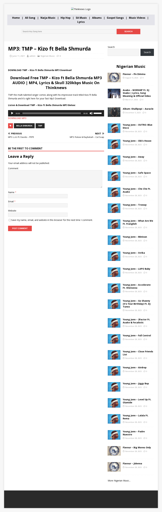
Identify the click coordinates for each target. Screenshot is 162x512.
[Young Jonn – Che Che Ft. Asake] (114, 195)
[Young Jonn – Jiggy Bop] (114, 389)
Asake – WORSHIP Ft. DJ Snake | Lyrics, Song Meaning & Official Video (137, 93)
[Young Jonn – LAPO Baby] (114, 275)
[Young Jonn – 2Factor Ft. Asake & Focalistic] (114, 325)
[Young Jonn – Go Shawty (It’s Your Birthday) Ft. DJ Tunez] (114, 307)
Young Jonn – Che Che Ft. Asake (137, 190)
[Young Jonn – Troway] (114, 211)
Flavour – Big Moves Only (137, 447)
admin (32, 55)
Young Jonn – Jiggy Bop (136, 383)
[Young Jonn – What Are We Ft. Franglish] (114, 227)
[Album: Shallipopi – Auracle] (114, 115)
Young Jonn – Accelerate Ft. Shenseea (137, 286)
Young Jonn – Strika (134, 252)
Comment (13, 168)
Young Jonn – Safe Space (137, 172)
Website (12, 210)
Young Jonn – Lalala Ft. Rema (135, 417)
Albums (97, 17)
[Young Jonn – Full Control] (114, 341)
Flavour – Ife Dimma (134, 74)
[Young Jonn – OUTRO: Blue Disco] (114, 131)
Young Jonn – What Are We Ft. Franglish (138, 222)
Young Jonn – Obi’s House (137, 140)
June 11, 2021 (18, 55)
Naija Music (47, 17)
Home (16, 17)
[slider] (98, 113)
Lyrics (81, 22)
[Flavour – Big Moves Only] (114, 453)
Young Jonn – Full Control (137, 335)
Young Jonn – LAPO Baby (136, 268)
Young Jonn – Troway (135, 204)
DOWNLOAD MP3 (17, 118)
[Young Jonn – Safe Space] (114, 179)
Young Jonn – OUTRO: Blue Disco (137, 126)
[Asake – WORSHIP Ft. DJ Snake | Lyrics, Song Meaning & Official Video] (114, 96)
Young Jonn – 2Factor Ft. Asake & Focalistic (136, 321)
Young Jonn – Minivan (135, 236)
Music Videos (137, 17)
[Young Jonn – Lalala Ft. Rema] (114, 421)
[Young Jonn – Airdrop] (114, 373)
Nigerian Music (48, 55)
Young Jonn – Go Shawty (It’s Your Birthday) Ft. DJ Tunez (136, 303)
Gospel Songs (115, 17)
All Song (30, 17)
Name (11, 192)
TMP (40, 125)
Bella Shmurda (24, 125)
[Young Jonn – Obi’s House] (114, 147)
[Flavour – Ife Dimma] (114, 80)
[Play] (12, 113)
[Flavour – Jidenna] (114, 469)
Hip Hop (66, 17)
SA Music (81, 17)
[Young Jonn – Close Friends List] (114, 357)
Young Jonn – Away (133, 156)
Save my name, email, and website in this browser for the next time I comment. (52, 219)
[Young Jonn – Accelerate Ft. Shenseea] (114, 291)
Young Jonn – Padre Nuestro (134, 433)
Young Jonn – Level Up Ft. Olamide (137, 401)
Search (111, 46)
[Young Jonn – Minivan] (114, 243)
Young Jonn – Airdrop (134, 367)
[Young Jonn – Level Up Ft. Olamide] (114, 405)
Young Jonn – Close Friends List (138, 353)
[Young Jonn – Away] (114, 163)
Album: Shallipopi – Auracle (138, 108)
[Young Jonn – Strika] (114, 259)
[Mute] (91, 113)
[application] (56, 113)
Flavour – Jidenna (132, 463)
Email (11, 201)
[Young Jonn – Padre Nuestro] (114, 437)
